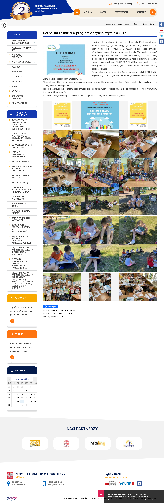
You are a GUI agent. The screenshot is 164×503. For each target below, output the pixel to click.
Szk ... (135, 24)
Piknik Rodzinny (20, 103)
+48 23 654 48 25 (149, 4)
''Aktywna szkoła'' (20, 161)
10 (13, 394)
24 (13, 401)
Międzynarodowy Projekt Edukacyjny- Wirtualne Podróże (21, 239)
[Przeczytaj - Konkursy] (26, 298)
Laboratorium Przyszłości (19, 198)
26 (22, 401)
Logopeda (17, 76)
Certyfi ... (152, 24)
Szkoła (88, 12)
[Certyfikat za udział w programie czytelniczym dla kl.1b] (62, 115)
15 (35, 394)
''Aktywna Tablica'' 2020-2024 (21, 176)
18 (18, 398)
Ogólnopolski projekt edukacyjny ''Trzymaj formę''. (22, 189)
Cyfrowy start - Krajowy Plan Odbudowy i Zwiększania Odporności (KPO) (21, 124)
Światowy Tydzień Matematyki (21, 219)
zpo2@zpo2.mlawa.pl (123, 4)
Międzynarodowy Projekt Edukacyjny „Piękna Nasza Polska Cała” (22, 251)
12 (22, 394)
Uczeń (103, 12)
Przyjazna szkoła (21, 62)
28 (31, 401)
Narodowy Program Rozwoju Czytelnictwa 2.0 (22, 168)
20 (26, 398)
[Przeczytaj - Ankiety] (26, 335)
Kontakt (141, 12)
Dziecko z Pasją (20, 182)
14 (31, 394)
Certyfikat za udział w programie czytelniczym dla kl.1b (84, 33)
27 (26, 401)
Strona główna (77, 12)
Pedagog (16, 67)
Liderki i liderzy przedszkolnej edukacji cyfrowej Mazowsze (21, 137)
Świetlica (16, 86)
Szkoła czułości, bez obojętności (20, 42)
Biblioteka (17, 81)
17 (13, 398)
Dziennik (16, 91)
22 (35, 398)
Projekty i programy (17, 56)
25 (18, 401)
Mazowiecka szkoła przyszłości (22, 146)
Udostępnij (52, 307)
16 (9, 398)
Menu (17, 34)
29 (35, 401)
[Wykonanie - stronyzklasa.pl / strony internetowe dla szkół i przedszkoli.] (12, 499)
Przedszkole (122, 12)
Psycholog (17, 72)
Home (119, 24)
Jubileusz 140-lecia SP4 (21, 49)
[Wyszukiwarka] (153, 12)
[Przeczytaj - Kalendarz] (26, 371)
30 (9, 405)
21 (31, 398)
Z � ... (143, 24)
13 (26, 394)
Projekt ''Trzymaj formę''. (21, 212)
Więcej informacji (12, 321)
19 (22, 398)
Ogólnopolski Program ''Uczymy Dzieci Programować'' (21, 228)
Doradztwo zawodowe (18, 97)
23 (9, 401)
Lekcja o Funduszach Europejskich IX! (20, 154)
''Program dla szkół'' (19, 205)
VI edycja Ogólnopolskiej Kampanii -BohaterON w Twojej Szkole (20, 263)
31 (13, 405)
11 (18, 394)
